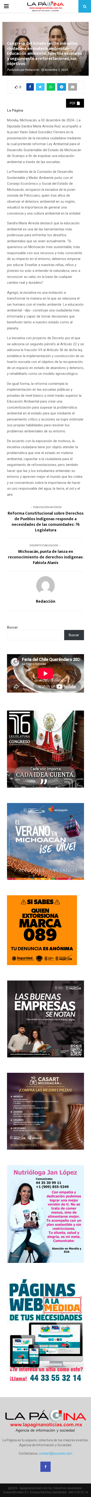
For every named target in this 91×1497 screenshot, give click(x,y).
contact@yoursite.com (55, 1453)
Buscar (12, 627)
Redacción (32, 70)
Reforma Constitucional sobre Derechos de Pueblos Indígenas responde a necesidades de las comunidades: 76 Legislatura (46, 522)
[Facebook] (45, 1467)
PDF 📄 (75, 103)
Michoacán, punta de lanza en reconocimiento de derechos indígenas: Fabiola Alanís (45, 557)
